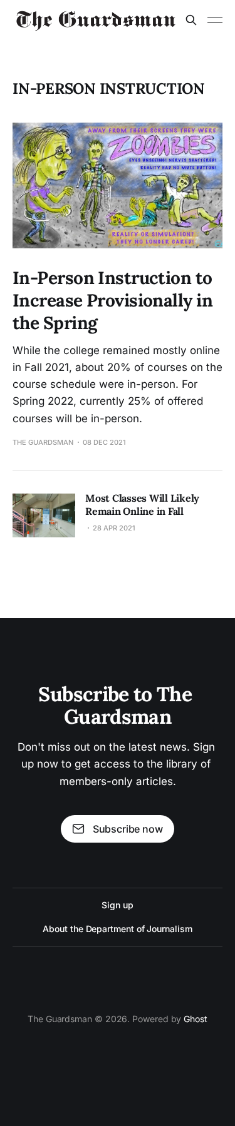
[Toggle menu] (215, 20)
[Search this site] (191, 20)
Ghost (195, 1018)
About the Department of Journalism (117, 928)
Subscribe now (128, 829)
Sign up (117, 905)
